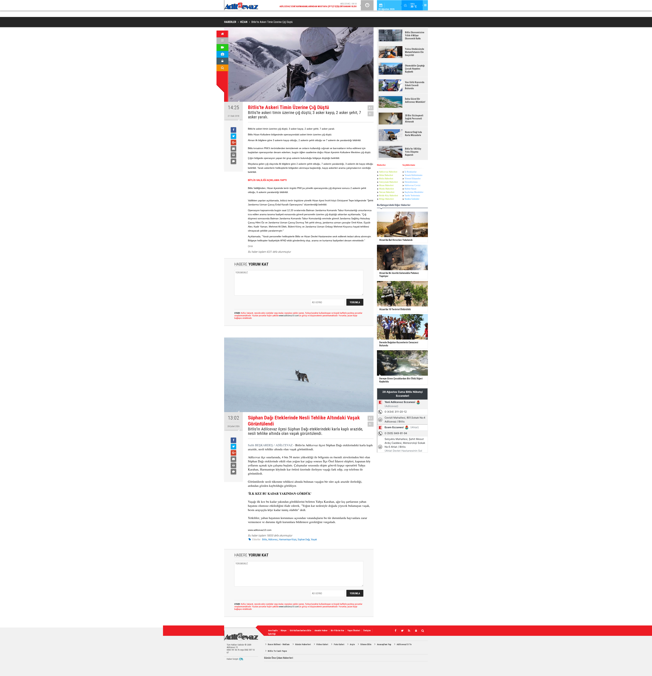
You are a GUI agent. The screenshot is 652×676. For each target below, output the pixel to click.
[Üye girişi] (222, 61)
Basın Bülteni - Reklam (278, 644)
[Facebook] (233, 130)
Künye (283, 630)
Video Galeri (322, 644)
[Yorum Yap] (233, 161)
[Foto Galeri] (222, 54)
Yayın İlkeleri (353, 630)
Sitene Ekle (365, 644)
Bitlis (264, 539)
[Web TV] (222, 47)
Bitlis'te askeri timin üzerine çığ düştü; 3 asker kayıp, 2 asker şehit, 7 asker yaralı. (304, 114)
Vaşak (314, 539)
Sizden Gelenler (412, 199)
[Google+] (233, 142)
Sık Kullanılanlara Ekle (300, 630)
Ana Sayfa (272, 630)
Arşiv (352, 644)
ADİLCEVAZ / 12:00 (321, 5)
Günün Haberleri (303, 644)
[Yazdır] (233, 155)
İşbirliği (272, 634)
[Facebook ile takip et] (395, 630)
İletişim (367, 630)
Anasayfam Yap (384, 644)
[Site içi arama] (222, 67)
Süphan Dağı (304, 539)
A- (370, 113)
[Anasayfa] (222, 34)
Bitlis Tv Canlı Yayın (277, 651)
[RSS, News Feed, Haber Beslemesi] (409, 630)
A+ (370, 107)
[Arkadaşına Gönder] (233, 148)
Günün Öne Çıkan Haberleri (278, 657)
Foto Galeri (339, 644)
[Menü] (222, 40)
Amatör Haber (321, 630)
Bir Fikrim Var (337, 630)
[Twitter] (233, 136)
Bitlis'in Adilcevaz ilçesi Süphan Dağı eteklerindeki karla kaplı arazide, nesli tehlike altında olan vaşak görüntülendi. (305, 431)
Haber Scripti (232, 659)
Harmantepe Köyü (287, 539)
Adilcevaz (273, 539)
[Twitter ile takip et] (402, 630)
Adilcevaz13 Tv (404, 644)
